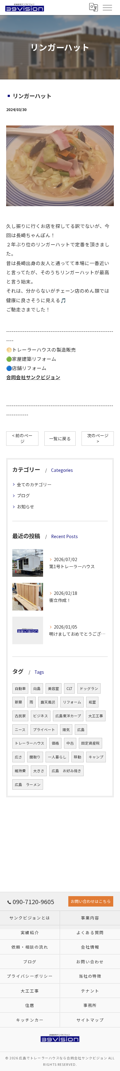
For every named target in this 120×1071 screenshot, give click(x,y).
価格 (55, 743)
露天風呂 (48, 701)
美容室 (53, 688)
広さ (18, 756)
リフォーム (72, 701)
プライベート (44, 729)
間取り (35, 756)
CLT (69, 688)
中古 (70, 743)
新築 (18, 701)
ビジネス (40, 715)
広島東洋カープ (68, 715)
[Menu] (107, 7)
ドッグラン (89, 688)
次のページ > (98, 438)
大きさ (38, 770)
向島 (37, 688)
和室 (92, 701)
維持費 (20, 770)
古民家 (20, 715)
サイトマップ (90, 1020)
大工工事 (95, 715)
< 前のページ (22, 438)
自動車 (20, 688)
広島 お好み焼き (66, 770)
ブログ (23, 495)
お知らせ (25, 506)
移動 (77, 756)
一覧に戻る (60, 438)
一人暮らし (57, 756)
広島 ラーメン (28, 784)
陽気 (66, 729)
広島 (81, 729)
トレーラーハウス (29, 743)
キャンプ (96, 756)
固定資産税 (90, 743)
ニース (20, 729)
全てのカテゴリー (34, 484)
